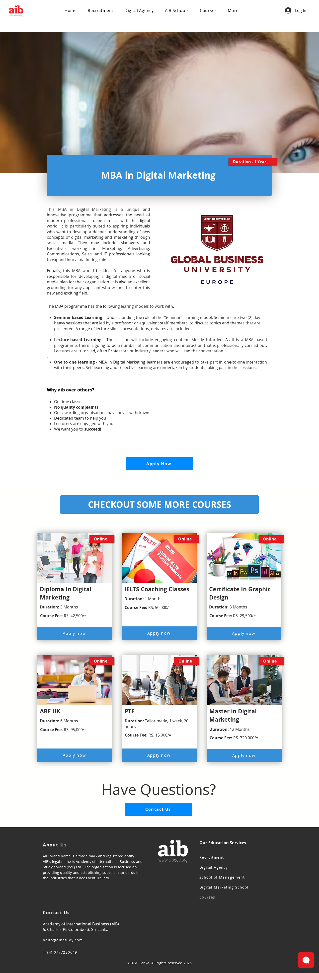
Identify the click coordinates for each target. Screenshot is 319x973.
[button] (176, 10)
